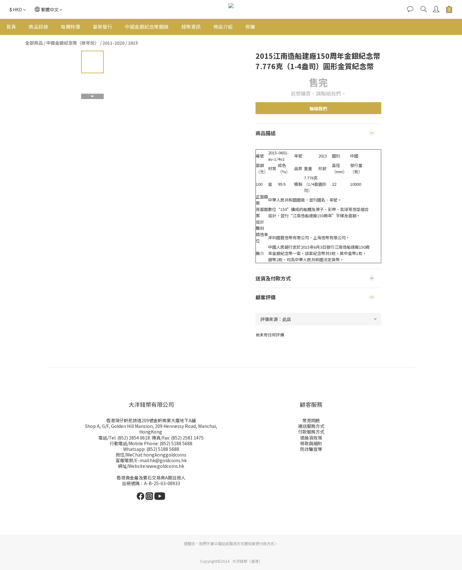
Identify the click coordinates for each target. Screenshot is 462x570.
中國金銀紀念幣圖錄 (147, 26)
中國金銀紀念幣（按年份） (72, 43)
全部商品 (34, 43)
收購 (250, 26)
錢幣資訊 (191, 26)
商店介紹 (223, 26)
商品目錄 (38, 26)
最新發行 (102, 26)
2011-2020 (113, 43)
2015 (133, 43)
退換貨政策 (311, 437)
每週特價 (70, 26)
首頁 (11, 26)
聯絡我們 (318, 108)
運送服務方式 (311, 426)
